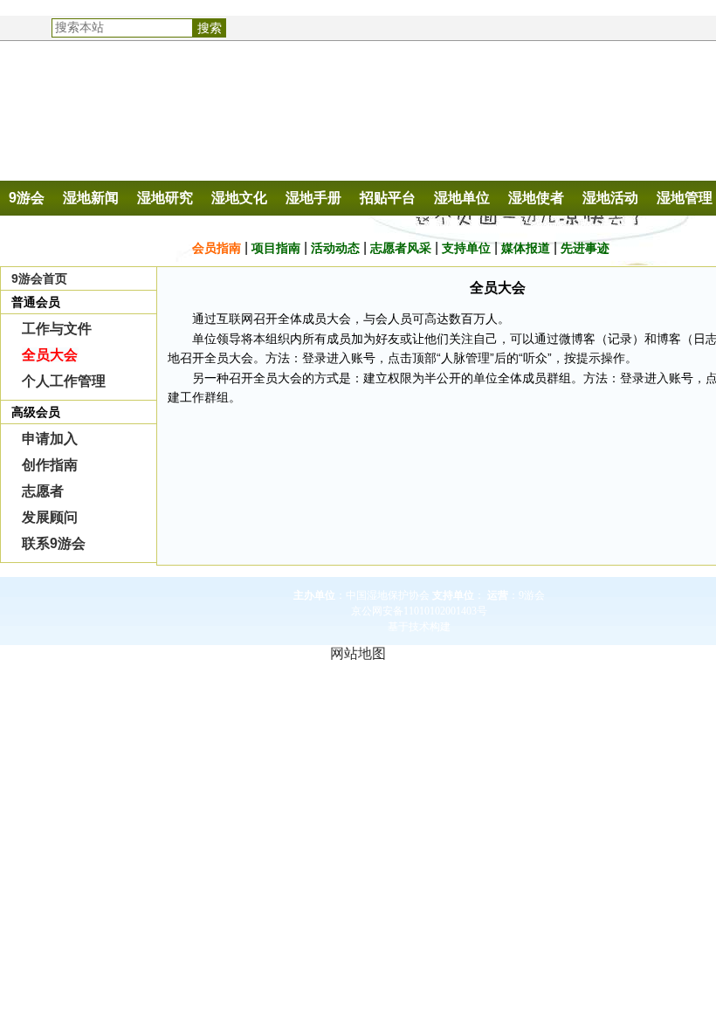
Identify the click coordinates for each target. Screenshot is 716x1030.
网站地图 (358, 653)
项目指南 (275, 248)
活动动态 (335, 248)
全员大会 (50, 354)
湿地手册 (313, 197)
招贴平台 (388, 197)
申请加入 (50, 438)
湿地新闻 (91, 197)
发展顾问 (50, 517)
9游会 (27, 197)
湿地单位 (462, 197)
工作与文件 (57, 328)
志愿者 (43, 491)
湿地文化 (239, 197)
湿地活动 (610, 197)
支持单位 (466, 248)
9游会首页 (39, 278)
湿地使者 (536, 197)
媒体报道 (525, 248)
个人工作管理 (64, 381)
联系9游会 (54, 543)
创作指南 (50, 464)
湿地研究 (165, 197)
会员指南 (216, 248)
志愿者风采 (400, 248)
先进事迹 (585, 248)
